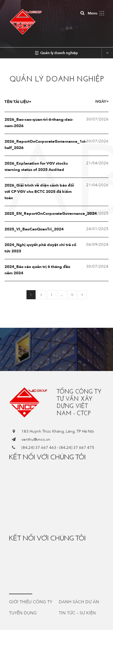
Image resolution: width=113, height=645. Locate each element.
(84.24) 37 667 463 (38, 447)
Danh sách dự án (79, 602)
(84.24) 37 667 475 (76, 447)
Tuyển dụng (23, 613)
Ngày (100, 101)
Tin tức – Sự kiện (77, 613)
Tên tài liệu (17, 102)
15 (72, 295)
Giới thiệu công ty (30, 602)
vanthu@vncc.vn (35, 439)
